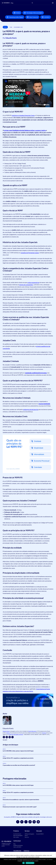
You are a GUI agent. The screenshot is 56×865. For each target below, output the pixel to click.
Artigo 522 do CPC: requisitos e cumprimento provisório (18, 758)
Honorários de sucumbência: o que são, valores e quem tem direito (21, 799)
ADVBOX (47, 17)
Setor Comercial (33, 17)
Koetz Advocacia (32, 731)
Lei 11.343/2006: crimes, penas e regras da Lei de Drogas (18, 751)
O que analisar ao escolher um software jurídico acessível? (19, 765)
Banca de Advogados (18, 835)
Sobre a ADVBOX (17, 847)
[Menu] (52, 3)
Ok (23, 863)
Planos (26, 835)
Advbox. (8, 732)
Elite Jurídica (16, 837)
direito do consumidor (26, 284)
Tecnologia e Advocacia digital (34, 13)
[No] (54, 861)
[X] (34, 821)
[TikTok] (30, 821)
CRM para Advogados (29, 834)
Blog (14, 843)
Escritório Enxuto (17, 834)
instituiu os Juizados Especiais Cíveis (23, 115)
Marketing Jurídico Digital (16, 17)
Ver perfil (5, 739)
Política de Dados (30, 863)
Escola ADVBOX (40, 834)
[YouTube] (12, 737)
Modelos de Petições (18, 845)
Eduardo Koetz (6, 731)
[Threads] (38, 821)
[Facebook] (4, 737)
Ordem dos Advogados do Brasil (15, 734)
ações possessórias (33, 282)
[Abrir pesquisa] (32, 3)
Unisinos (44, 732)
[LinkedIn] (9, 737)
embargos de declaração (30, 409)
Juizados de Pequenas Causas (30, 252)
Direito (18, 13)
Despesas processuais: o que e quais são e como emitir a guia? (20, 807)
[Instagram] (7, 737)
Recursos (27, 837)
